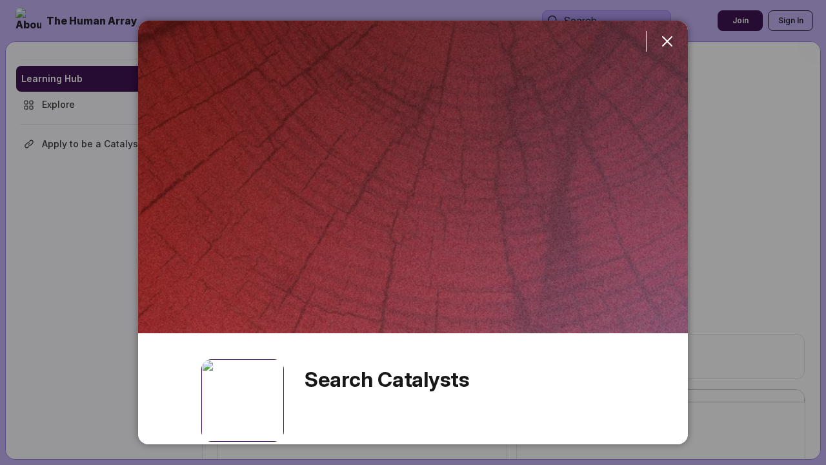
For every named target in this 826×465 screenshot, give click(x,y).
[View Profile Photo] (242, 400)
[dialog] (413, 232)
